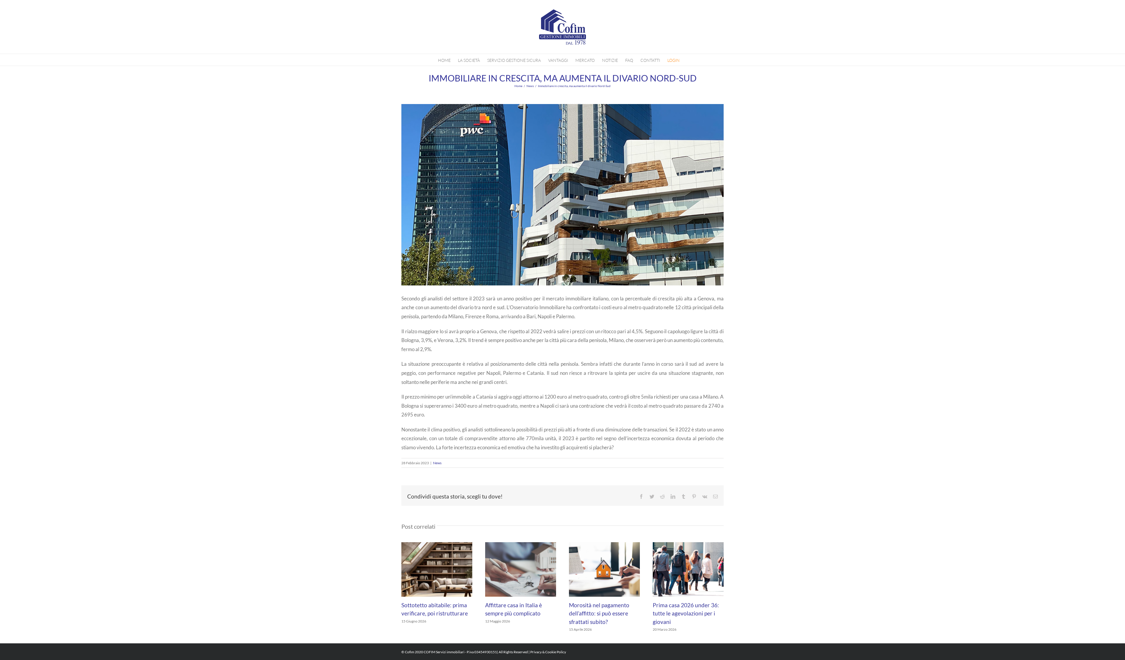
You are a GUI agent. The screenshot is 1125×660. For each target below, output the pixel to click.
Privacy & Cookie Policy (548, 652)
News (437, 463)
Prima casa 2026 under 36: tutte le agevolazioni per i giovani (686, 613)
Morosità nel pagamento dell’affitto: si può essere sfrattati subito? (599, 613)
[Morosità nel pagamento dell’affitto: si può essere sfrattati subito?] (604, 569)
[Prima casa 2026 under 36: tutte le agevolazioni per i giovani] (688, 569)
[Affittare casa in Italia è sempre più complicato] (520, 569)
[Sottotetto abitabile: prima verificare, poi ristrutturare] (436, 569)
